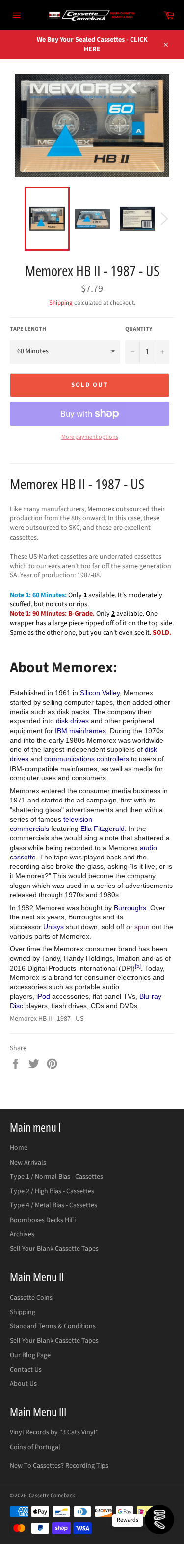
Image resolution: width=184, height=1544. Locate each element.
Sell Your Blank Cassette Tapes (54, 1249)
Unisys (53, 927)
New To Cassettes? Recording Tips (59, 1466)
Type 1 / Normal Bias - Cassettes (56, 1177)
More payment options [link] (89, 437)
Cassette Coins (31, 1298)
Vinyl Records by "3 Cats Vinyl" (54, 1432)
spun (142, 927)
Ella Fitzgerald (102, 828)
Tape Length (28, 329)
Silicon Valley (100, 693)
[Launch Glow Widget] (159, 1519)
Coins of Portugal (35, 1447)
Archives (22, 1234)
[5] (138, 966)
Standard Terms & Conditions (53, 1326)
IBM (61, 731)
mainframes (87, 731)
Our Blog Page (30, 1355)
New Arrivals (28, 1163)
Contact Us (26, 1369)
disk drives (72, 721)
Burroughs (130, 908)
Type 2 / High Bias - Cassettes (52, 1191)
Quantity (138, 329)
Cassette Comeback (52, 1495)
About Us (23, 1384)
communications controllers (86, 759)
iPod (43, 996)
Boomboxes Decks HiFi (43, 1220)
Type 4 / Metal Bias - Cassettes (53, 1205)
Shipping (61, 302)
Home (18, 1148)
